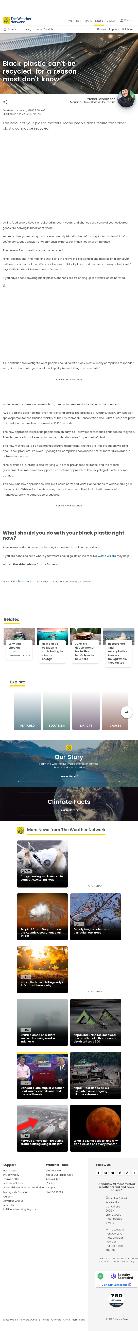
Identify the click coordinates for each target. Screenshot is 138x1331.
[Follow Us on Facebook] (98, 1173)
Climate (24, 29)
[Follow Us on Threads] (127, 1173)
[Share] (5, 101)
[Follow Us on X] (134, 1173)
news (13, 29)
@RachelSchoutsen (23, 581)
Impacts (37, 29)
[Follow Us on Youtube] (112, 1173)
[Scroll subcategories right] (127, 712)
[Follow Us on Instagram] (105, 1173)
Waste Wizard (107, 556)
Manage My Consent (15, 1192)
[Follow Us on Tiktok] (120, 1173)
